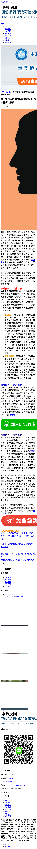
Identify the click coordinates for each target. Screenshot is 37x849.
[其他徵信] (14, 709)
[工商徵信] (14, 653)
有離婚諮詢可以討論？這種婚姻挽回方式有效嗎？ (17, 560)
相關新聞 (8, 33)
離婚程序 (14, 415)
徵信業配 (8, 584)
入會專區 (8, 31)
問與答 (7, 40)
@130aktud (9, 781)
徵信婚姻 (8, 92)
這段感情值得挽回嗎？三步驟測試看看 (17, 533)
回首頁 (3, 2)
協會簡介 (8, 29)
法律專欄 (8, 35)
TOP (2, 711)
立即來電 (8, 844)
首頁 (6, 26)
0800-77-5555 (9, 594)
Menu (2, 23)
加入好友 (8, 846)
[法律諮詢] (14, 625)
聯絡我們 (8, 42)
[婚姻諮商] (14, 681)
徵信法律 (8, 586)
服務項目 (8, 38)
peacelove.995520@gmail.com (14, 596)
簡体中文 (9, 2)
